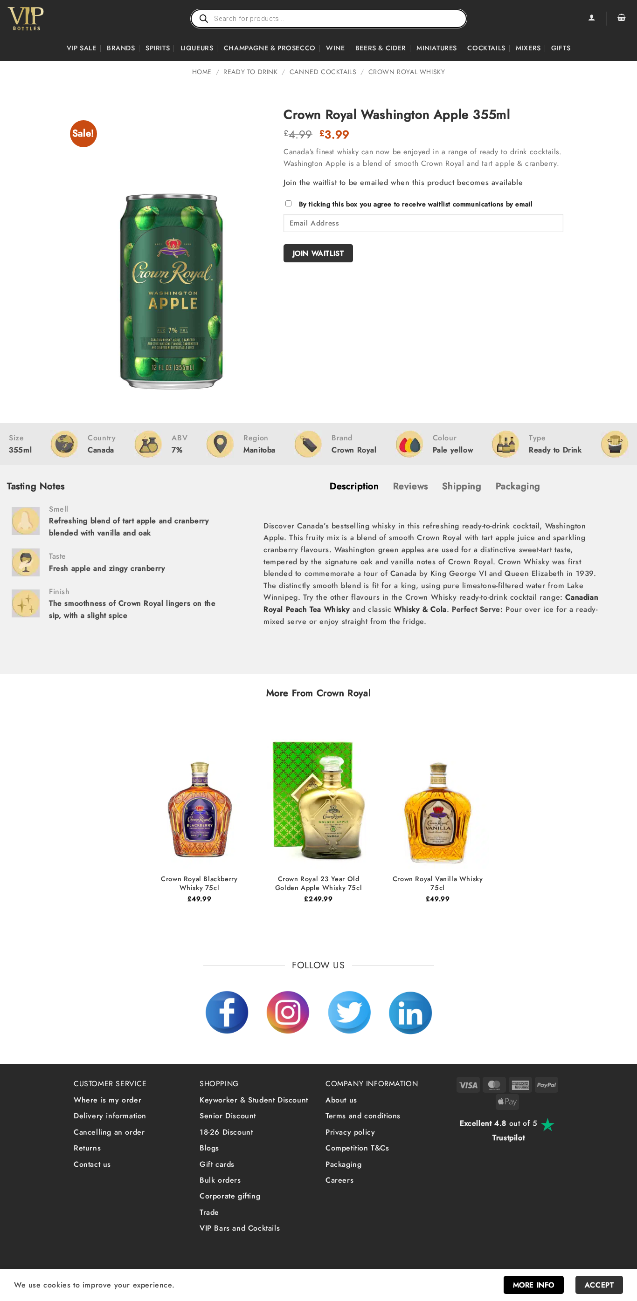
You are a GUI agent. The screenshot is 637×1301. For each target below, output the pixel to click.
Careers (339, 1180)
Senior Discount (228, 1115)
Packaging (343, 1164)
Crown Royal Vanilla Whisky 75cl (438, 883)
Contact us (92, 1164)
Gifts (560, 48)
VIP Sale (82, 48)
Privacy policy (350, 1132)
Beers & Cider (380, 48)
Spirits (157, 48)
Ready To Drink (250, 71)
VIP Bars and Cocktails (240, 1228)
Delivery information (110, 1115)
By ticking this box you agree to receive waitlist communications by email (416, 204)
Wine (335, 48)
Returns (87, 1148)
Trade (209, 1212)
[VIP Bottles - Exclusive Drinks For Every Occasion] (46, 19)
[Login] (591, 18)
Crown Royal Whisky (406, 71)
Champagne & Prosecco (270, 48)
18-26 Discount (226, 1132)
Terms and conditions (363, 1115)
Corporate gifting (230, 1196)
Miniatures (436, 48)
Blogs (209, 1148)
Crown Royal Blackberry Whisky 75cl (199, 883)
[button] (621, 18)
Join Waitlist (318, 253)
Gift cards (217, 1164)
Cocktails (486, 48)
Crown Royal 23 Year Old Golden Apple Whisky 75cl (318, 883)
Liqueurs (197, 48)
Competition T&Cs (357, 1148)
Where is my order (107, 1100)
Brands (121, 48)
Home (202, 71)
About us (341, 1100)
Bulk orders (220, 1180)
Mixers (528, 48)
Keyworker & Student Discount (254, 1100)
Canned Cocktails (323, 71)
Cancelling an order (109, 1132)
